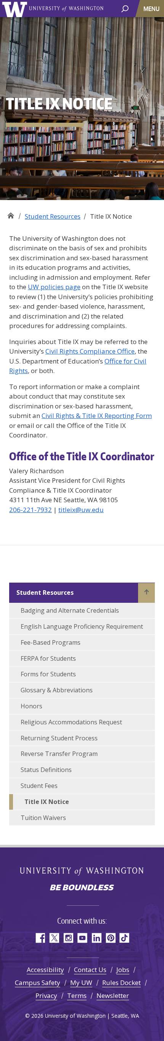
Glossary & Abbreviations (57, 690)
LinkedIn (96, 938)
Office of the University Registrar (10, 213)
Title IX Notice (46, 802)
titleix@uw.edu (81, 509)
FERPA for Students (48, 658)
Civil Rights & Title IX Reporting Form (97, 415)
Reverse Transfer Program (59, 754)
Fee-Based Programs (50, 642)
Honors (31, 706)
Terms (77, 995)
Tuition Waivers (43, 818)
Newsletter (112, 995)
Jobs (122, 969)
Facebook (40, 938)
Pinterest (110, 938)
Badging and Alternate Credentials (70, 610)
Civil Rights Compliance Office (90, 351)
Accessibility (45, 969)
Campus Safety (37, 982)
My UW (81, 982)
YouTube (82, 938)
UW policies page (54, 286)
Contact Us (90, 969)
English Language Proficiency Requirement (82, 626)
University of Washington (16, 8)
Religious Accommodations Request (71, 722)
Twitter (54, 938)
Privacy (46, 995)
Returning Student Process (59, 738)
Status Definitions (46, 770)
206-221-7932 (30, 509)
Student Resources (52, 216)
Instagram (68, 938)
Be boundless (82, 888)
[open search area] (124, 8)
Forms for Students (48, 674)
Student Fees (39, 786)
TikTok (124, 938)
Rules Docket (121, 982)
